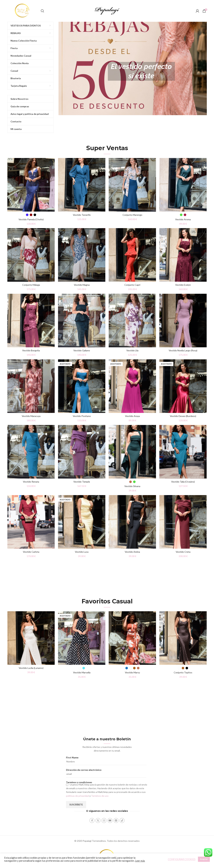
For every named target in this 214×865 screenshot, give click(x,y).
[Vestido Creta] (183, 522)
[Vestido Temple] (81, 452)
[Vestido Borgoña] (31, 320)
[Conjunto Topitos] (183, 638)
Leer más (140, 860)
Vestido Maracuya (31, 416)
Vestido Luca (81, 551)
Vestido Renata (31, 481)
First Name (72, 757)
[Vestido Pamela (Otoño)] (31, 185)
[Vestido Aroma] (183, 185)
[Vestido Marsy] (132, 638)
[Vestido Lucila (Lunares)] (31, 638)
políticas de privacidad (77, 795)
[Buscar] (42, 11)
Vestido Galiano (81, 350)
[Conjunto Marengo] (132, 185)
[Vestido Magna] (81, 255)
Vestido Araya (132, 416)
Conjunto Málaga (31, 284)
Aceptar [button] (204, 859)
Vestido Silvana (132, 486)
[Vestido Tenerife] (81, 185)
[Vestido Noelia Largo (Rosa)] (183, 320)
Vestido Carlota (31, 551)
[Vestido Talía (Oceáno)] (183, 452)
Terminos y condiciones (79, 782)
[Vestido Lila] (132, 320)
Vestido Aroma (183, 219)
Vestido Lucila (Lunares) (31, 667)
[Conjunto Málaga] (31, 255)
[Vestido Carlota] (31, 522)
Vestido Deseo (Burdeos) (183, 416)
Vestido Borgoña (31, 350)
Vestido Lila (132, 350)
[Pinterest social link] (116, 820)
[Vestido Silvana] (132, 452)
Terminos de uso (100, 795)
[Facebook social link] (91, 820)
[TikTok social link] (122, 820)
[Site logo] (22, 10)
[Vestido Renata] (31, 452)
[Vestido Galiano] (81, 320)
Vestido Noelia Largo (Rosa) (183, 350)
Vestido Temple (81, 481)
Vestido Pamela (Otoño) (31, 219)
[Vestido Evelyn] (183, 255)
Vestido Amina (132, 551)
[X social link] (97, 820)
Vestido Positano (82, 416)
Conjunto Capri (132, 284)
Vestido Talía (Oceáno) (183, 481)
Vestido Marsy (132, 672)
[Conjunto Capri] (132, 255)
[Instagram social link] (103, 820)
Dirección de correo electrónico (83, 769)
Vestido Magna (82, 284)
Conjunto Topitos (183, 672)
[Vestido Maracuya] (31, 386)
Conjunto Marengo (132, 214)
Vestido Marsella (81, 672)
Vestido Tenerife (82, 214)
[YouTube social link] (110, 820)
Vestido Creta (183, 551)
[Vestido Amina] (132, 522)
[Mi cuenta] (197, 11)
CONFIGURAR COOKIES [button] (181, 859)
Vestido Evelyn (183, 284)
